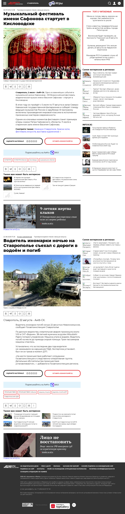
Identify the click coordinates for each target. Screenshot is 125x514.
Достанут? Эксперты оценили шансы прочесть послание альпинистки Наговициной (107, 285)
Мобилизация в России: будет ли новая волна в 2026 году (105, 145)
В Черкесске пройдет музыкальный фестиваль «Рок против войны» (25, 179)
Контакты (40, 469)
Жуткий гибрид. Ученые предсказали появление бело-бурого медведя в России (107, 107)
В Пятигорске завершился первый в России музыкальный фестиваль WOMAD (27, 187)
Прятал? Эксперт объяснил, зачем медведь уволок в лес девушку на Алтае (106, 91)
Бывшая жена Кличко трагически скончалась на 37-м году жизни (105, 161)
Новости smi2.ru (11, 229)
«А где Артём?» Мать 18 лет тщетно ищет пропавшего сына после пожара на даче (106, 269)
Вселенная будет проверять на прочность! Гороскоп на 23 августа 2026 (102, 38)
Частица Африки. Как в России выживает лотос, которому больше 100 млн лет (106, 115)
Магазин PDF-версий (71, 466)
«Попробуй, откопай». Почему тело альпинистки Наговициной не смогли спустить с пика (106, 261)
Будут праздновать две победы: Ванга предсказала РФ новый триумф (104, 153)
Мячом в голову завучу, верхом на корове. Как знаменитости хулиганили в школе (102, 18)
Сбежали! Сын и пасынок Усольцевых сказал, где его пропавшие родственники (107, 99)
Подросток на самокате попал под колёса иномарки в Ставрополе (64, 416)
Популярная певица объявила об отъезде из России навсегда (104, 128)
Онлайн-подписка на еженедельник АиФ (97, 466)
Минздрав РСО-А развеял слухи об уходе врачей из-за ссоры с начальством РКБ (102, 57)
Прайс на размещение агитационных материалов (66, 469)
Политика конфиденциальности (102, 469)
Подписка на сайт (27, 469)
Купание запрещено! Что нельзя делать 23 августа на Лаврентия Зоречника (102, 48)
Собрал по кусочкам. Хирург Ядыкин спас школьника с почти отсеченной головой (107, 277)
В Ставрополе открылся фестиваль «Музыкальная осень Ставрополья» (64, 179)
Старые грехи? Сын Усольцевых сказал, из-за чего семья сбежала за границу (106, 253)
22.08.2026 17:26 (9, 237)
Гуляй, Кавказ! (19, 193)
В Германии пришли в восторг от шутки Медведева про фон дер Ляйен (106, 169)
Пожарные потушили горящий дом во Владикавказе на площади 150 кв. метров (27, 416)
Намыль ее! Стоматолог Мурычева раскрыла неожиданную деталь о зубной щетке (106, 83)
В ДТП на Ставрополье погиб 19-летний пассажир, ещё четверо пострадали (64, 424)
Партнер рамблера (41, 505)
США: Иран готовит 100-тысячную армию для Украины (105, 136)
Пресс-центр (46, 466)
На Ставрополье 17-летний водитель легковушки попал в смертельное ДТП (25, 424)
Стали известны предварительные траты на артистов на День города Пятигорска (102, 28)
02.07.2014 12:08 (9, 10)
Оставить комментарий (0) (62, 141)
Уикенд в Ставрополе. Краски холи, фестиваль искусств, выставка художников (43, 130)
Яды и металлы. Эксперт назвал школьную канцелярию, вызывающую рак (105, 75)
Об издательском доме (29, 466)
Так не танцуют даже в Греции (63, 185)
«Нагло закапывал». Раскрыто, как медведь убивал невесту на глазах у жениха (106, 245)
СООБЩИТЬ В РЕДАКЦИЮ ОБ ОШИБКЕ (33, 472)
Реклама (56, 466)
